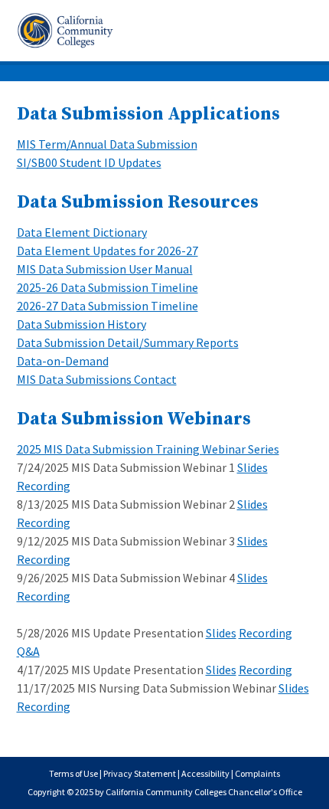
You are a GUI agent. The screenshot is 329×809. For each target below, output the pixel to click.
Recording (43, 485)
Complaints (257, 773)
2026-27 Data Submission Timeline (107, 305)
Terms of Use (73, 773)
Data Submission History (81, 324)
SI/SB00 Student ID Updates (89, 162)
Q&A (28, 651)
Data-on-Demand (63, 360)
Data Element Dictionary (82, 232)
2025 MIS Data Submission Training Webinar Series (148, 449)
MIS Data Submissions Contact (97, 379)
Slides (252, 467)
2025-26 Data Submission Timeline (107, 287)
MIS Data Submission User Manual (105, 269)
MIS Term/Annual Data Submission (107, 144)
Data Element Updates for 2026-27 (107, 250)
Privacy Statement (139, 773)
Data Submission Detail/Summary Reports (128, 342)
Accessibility (205, 773)
